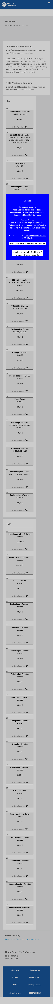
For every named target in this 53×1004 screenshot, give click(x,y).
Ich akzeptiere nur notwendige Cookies (27, 243)
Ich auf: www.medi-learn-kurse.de (27, 253)
